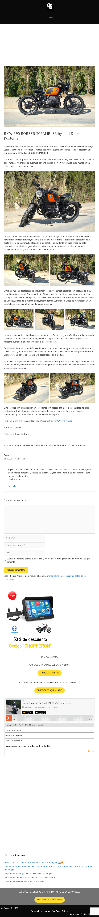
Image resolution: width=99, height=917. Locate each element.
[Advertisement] (49, 43)
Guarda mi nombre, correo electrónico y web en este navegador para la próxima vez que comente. (48, 560)
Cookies (84, 914)
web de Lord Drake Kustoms (59, 420)
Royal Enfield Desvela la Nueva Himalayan (24, 881)
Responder (12, 486)
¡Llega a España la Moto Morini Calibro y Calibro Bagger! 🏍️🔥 (34, 862)
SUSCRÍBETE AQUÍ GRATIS (49, 690)
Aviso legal (74, 914)
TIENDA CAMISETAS (49, 672)
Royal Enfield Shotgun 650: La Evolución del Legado (29, 873)
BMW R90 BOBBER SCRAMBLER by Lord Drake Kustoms (31, 877)
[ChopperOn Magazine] (49, 6)
